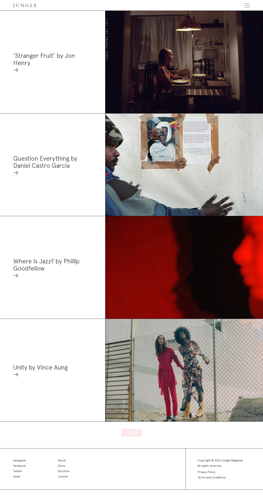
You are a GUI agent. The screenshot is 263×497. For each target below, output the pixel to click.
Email (16, 476)
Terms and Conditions (212, 477)
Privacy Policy (206, 472)
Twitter (17, 471)
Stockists (64, 471)
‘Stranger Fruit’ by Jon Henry (44, 59)
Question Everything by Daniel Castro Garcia (45, 162)
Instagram (19, 460)
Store (61, 465)
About (62, 460)
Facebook (19, 465)
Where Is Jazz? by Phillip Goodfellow (46, 265)
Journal (63, 476)
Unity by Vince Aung (40, 367)
